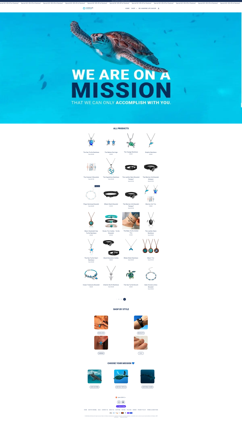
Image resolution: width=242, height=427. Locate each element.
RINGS (140, 353)
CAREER (135, 409)
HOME (127, 8)
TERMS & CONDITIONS (152, 409)
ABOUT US (111, 409)
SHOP (133, 8)
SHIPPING (117, 409)
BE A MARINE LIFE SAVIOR (147, 8)
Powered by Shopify (123, 417)
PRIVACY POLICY (142, 409)
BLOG (99, 409)
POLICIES (129, 409)
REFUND (124, 409)
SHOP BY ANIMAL (92, 409)
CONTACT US (105, 409)
